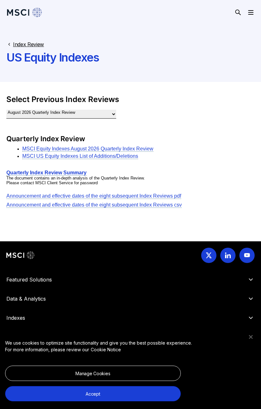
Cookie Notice (106, 349)
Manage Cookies (92, 373)
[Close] (251, 337)
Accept (93, 394)
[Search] (238, 12)
